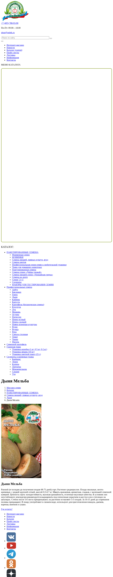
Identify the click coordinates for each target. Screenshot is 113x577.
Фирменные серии (21, 255)
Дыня (14, 297)
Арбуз (15, 289)
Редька (15, 329)
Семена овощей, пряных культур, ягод (30, 260)
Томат (15, 337)
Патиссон (16, 317)
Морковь (16, 312)
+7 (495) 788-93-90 (9, 23)
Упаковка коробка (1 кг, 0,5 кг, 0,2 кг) (29, 349)
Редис (15, 327)
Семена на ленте (20, 277)
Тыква (15, 339)
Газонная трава (14, 347)
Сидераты (16, 282)
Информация (13, 57)
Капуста (16, 302)
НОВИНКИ (17, 257)
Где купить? (6, 509)
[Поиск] (51, 38)
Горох (15, 294)
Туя (13, 374)
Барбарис (16, 359)
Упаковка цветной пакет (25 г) (26, 354)
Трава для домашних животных (27, 267)
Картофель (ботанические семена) (28, 304)
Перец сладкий (19, 322)
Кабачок (16, 299)
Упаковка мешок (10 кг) (23, 352)
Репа (14, 332)
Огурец (15, 314)
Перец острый (18, 319)
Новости (11, 47)
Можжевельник (19, 369)
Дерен (15, 362)
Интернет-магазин (15, 45)
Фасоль (15, 342)
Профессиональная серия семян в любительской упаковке (39, 265)
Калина (15, 364)
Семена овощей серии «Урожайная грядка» (32, 275)
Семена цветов (19, 262)
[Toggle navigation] (2, 41)
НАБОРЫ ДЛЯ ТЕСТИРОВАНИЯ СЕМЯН (33, 284)
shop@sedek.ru (8, 32)
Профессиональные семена (19, 287)
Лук (14, 309)
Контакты (11, 60)
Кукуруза (16, 307)
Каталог (14, 50)
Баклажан (16, 292)
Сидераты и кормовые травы (20, 357)
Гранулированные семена (24, 270)
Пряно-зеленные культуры (24, 324)
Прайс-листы (13, 52)
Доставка (11, 55)
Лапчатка (16, 367)
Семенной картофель (16, 344)
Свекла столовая (20, 334)
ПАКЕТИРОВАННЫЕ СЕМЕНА (22, 252)
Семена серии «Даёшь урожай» (27, 272)
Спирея (15, 372)
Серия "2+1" (18, 279)
